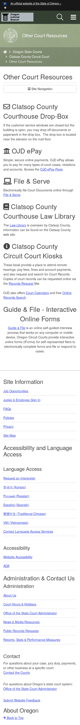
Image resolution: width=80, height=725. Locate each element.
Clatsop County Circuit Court (29, 56)
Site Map (9, 435)
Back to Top (15, 717)
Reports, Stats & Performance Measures (31, 639)
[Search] (60, 17)
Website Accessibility (17, 557)
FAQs (7, 409)
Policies (8, 417)
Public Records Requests (21, 631)
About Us (9, 595)
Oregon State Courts (27, 51)
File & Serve (11, 195)
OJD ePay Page (51, 169)
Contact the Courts (16, 672)
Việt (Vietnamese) (15, 522)
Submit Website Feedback (21, 700)
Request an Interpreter (19, 478)
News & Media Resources (21, 622)
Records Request (21, 283)
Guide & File (16, 328)
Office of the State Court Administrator (30, 613)
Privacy (8, 426)
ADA (6, 566)
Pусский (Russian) (16, 496)
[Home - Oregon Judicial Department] (5, 51)
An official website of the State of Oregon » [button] (35, 3)
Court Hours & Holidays (19, 604)
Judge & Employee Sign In (21, 400)
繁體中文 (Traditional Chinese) (24, 513)
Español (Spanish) (16, 505)
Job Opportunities (15, 391)
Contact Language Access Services (28, 531)
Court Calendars (37, 293)
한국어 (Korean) (14, 487)
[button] (5, 7)
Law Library (18, 225)
